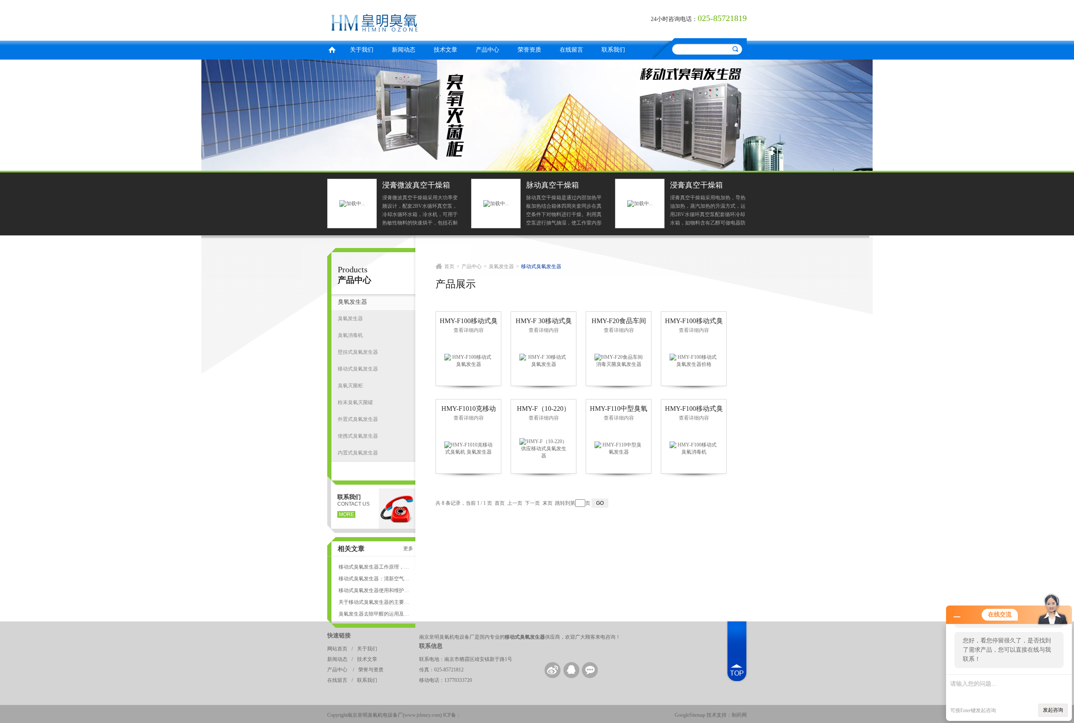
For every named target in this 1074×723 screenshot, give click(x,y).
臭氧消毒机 (350, 335)
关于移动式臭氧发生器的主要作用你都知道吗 (374, 602)
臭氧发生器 (352, 302)
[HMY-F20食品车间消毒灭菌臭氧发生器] (618, 360)
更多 (408, 548)
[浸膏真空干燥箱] (640, 203)
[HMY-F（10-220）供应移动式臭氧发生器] (543, 448)
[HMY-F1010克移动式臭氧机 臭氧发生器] (468, 448)
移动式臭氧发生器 (358, 369)
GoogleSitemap (690, 715)
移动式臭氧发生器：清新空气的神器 (374, 579)
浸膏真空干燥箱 (696, 185)
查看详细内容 (469, 330)
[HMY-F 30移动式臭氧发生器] (543, 360)
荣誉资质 (529, 50)
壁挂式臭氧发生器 (358, 352)
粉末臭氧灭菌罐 (355, 402)
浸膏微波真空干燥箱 (416, 185)
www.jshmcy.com (422, 715)
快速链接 (339, 635)
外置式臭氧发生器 (358, 419)
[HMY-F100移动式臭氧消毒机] (694, 448)
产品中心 (487, 50)
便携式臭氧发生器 (358, 436)
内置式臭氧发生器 (358, 453)
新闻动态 (403, 50)
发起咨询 (1053, 710)
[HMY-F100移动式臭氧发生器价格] (694, 360)
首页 (331, 49)
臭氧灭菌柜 (350, 386)
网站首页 (337, 649)
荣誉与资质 (370, 670)
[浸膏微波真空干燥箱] (352, 203)
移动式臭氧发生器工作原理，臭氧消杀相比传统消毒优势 (374, 567)
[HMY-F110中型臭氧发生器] (618, 448)
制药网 (739, 715)
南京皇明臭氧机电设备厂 (430, 19)
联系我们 (613, 50)
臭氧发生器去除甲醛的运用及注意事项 (374, 614)
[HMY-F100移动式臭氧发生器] (468, 360)
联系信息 (431, 646)
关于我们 (361, 50)
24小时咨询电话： (674, 19)
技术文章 (445, 50)
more (346, 514)
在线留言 (571, 50)
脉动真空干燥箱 (552, 185)
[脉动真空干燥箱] (496, 203)
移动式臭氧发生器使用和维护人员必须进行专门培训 (374, 590)
